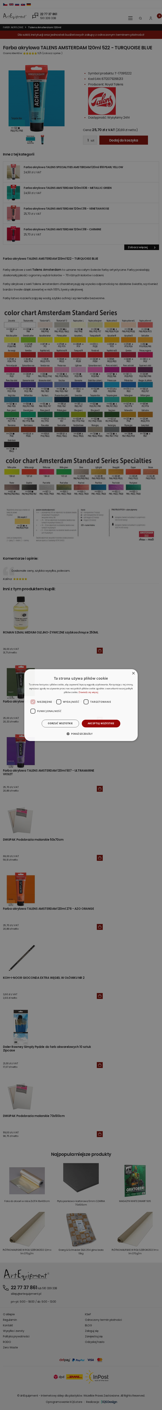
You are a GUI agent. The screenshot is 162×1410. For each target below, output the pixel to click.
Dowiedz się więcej (88, 692)
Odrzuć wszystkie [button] (60, 723)
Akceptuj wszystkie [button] (101, 723)
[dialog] (81, 705)
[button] (81, 733)
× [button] (133, 673)
